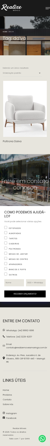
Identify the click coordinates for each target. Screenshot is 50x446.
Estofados (15, 228)
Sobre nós (8, 404)
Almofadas (15, 233)
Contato (7, 399)
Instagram (11, 413)
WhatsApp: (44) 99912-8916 (20, 330)
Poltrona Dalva (12, 141)
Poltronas (15, 249)
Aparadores (15, 264)
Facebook (11, 418)
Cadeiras (14, 244)
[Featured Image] (25, 109)
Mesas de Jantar (18, 254)
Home (5, 32)
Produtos (7, 394)
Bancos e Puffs (17, 269)
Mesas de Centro (18, 259)
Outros (13, 275)
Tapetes (13, 238)
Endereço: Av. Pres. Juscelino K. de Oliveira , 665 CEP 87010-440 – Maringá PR (25, 358)
